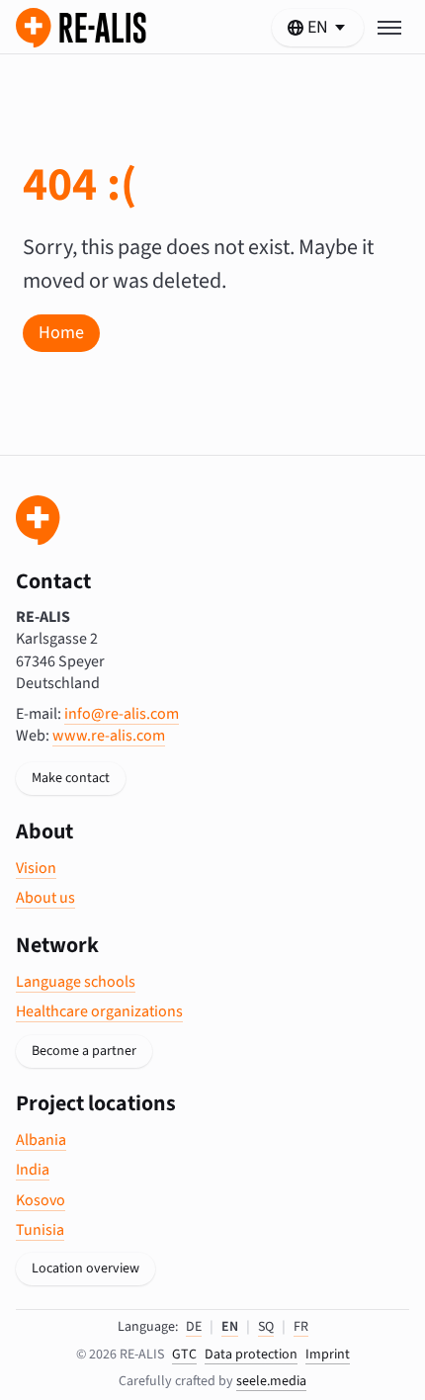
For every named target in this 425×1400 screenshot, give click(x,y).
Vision (36, 868)
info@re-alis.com (121, 714)
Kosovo (40, 1200)
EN (229, 1327)
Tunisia (40, 1230)
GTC (184, 1355)
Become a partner (84, 1051)
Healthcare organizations (99, 1011)
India (32, 1170)
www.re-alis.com (108, 735)
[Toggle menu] (389, 27)
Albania (41, 1140)
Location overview (85, 1268)
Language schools (75, 982)
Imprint (327, 1355)
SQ (266, 1327)
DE (194, 1327)
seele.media (271, 1381)
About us (45, 898)
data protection (251, 1355)
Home (61, 332)
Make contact (71, 778)
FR (301, 1327)
